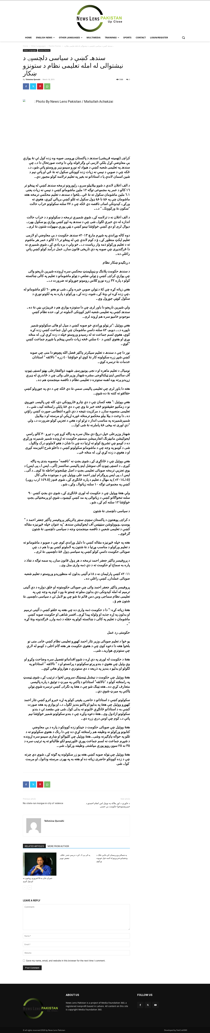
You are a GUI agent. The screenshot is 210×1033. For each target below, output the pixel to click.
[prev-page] (25, 887)
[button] (183, 37)
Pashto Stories (55, 46)
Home (25, 46)
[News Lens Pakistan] (99, 18)
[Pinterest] (40, 86)
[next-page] (30, 887)
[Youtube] (155, 1005)
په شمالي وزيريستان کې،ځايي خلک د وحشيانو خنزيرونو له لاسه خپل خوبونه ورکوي (111, 858)
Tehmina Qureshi (33, 79)
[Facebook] (26, 86)
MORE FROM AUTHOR (58, 846)
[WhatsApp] (47, 86)
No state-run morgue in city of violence (43, 803)
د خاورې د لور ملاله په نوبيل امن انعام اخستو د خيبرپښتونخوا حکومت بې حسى (108, 805)
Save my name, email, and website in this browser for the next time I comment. (65, 960)
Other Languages (38, 46)
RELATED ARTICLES (34, 846)
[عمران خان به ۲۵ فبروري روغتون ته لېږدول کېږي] (39, 864)
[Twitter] (33, 86)
